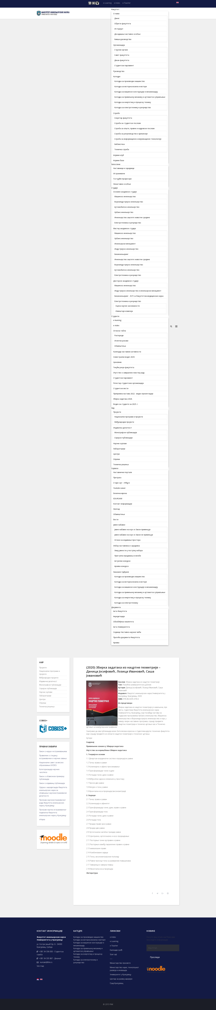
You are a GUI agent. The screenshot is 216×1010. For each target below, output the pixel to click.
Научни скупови (45, 692)
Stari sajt (113, 954)
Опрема (42, 703)
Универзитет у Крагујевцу (120, 974)
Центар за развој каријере (121, 979)
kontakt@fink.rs (46, 962)
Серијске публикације (48, 688)
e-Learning (107, 3)
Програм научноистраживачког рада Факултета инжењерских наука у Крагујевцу (52, 803)
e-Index (117, 3)
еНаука (42, 819)
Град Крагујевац (116, 983)
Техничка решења (46, 706)
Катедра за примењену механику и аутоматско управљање (87, 949)
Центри (42, 699)
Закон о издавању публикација (52, 783)
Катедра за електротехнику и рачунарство (85, 961)
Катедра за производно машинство (88, 937)
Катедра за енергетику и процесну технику (87, 955)
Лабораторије (45, 695)
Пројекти (43, 667)
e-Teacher (126, 3)
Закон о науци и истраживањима (53, 751)
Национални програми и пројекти (49, 672)
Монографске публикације (50, 685)
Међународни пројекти (48, 677)
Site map (40, 966)
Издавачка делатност (48, 681)
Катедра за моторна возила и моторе (89, 940)
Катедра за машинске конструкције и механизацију (88, 944)
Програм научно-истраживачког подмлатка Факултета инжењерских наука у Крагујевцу (52, 812)
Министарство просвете (120, 963)
